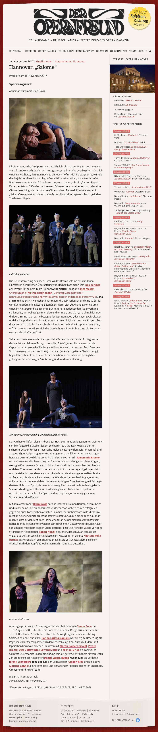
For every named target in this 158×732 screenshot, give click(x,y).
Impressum (118, 714)
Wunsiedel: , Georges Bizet (132, 191)
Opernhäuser (47, 51)
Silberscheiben (68, 717)
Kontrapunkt (85, 51)
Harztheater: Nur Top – (132, 257)
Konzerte (81, 710)
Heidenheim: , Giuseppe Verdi (131, 136)
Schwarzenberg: (133, 187)
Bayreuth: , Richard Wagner (132, 238)
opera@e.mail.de (28, 720)
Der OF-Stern (85, 717)
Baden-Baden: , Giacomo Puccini (133, 197)
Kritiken (30, 51)
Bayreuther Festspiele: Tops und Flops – (130, 231)
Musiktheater (44, 61)
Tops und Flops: (131, 148)
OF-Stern (102, 51)
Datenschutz (133, 714)
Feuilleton (66, 51)
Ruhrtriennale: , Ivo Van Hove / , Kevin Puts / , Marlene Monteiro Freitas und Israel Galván (133, 304)
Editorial (15, 51)
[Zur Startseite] (79, 22)
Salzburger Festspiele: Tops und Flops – (133, 211)
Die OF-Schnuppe (70, 721)
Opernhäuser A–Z (70, 714)
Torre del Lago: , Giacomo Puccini (132, 159)
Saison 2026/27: (132, 166)
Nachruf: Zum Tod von (128, 222)
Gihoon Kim (75, 661)
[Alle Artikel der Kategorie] (132, 79)
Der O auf (123, 720)
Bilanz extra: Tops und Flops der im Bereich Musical (132, 177)
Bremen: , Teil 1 (129, 142)
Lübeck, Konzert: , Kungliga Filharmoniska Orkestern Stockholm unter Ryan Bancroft (132, 267)
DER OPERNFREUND (20, 706)
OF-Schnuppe (118, 51)
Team (132, 51)
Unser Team (118, 710)
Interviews (94, 710)
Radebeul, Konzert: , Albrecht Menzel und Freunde (133, 249)
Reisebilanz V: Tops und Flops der (130, 291)
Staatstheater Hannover (70, 61)
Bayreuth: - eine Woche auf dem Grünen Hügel (130, 204)
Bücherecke (87, 714)
